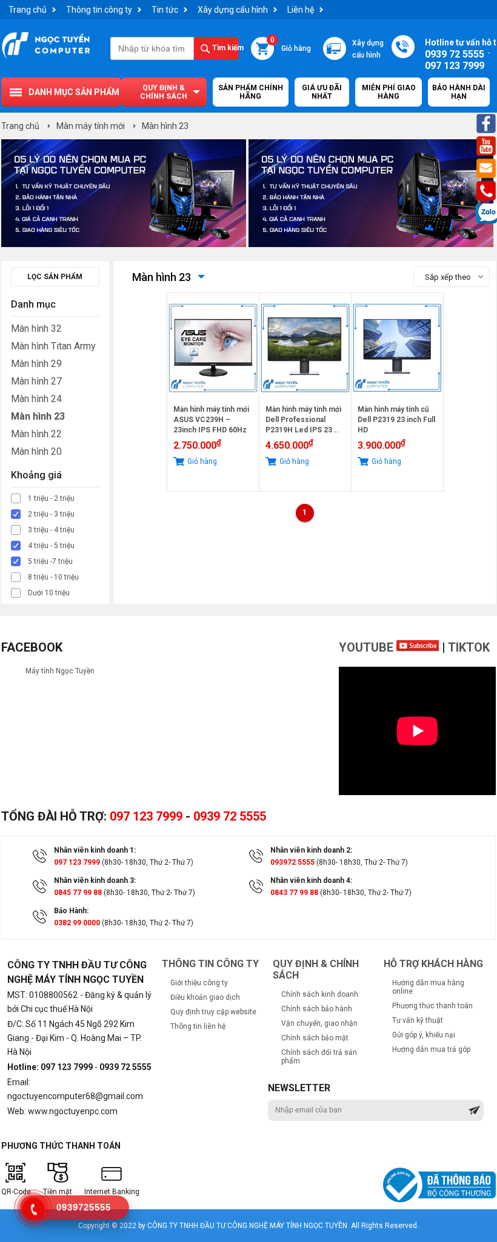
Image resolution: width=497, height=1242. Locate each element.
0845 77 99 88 (78, 892)
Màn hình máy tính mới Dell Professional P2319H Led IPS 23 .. (303, 419)
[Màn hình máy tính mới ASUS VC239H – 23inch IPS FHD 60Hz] (213, 400)
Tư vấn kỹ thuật (417, 1020)
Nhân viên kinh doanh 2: (311, 850)
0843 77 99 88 (294, 892)
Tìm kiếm (225, 48)
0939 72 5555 (229, 816)
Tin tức (165, 10)
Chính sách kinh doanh (319, 994)
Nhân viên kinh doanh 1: (95, 850)
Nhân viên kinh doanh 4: (311, 880)
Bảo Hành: (71, 911)
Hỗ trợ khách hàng (433, 963)
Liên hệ (300, 10)
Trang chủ (27, 10)
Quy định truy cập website (213, 1012)
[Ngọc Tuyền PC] (45, 57)
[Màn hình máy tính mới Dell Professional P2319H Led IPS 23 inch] (305, 400)
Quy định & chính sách (163, 92)
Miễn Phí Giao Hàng (389, 92)
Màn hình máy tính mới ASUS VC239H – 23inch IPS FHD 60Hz (211, 419)
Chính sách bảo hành (316, 1009)
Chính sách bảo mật (315, 1038)
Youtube (367, 647)
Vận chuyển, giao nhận (319, 1023)
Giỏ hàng (290, 45)
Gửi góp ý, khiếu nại (423, 1035)
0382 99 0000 (77, 923)
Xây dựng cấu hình (233, 10)
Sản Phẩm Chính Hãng (250, 92)
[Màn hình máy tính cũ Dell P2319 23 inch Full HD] (397, 400)
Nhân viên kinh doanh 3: (95, 880)
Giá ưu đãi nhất (322, 92)
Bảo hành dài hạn (458, 92)
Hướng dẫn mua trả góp (431, 1049)
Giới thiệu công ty (199, 983)
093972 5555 (292, 862)
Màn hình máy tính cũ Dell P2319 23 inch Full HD (396, 419)
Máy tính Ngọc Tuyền (60, 671)
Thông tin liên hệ (197, 1026)
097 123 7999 (146, 816)
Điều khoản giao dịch (205, 997)
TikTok (469, 647)
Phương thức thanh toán (432, 1006)
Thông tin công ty (99, 10)
